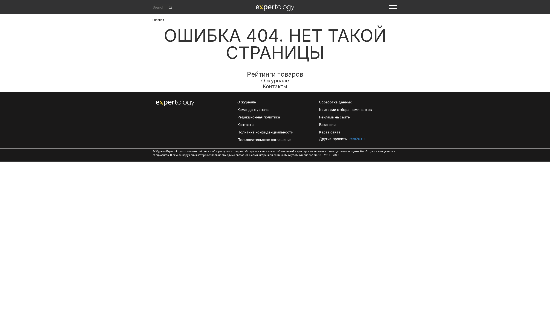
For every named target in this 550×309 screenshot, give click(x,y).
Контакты (275, 86)
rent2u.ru (357, 139)
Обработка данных (335, 102)
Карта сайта (329, 132)
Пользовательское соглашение (264, 140)
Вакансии (327, 125)
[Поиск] (170, 7)
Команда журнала (253, 110)
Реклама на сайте (334, 117)
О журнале (275, 80)
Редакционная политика (258, 117)
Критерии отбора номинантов (345, 110)
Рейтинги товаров (275, 74)
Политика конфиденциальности (265, 132)
